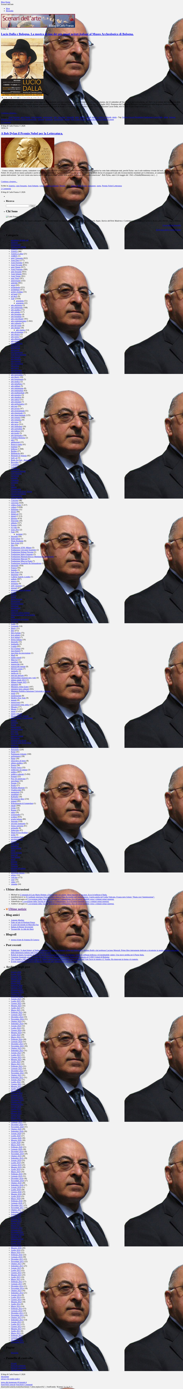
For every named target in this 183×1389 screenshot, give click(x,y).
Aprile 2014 (15, 1304)
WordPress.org (17, 1370)
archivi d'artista (17, 292)
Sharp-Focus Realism (19, 832)
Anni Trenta (15, 276)
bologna (172, 117)
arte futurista (16, 361)
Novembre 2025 (17, 992)
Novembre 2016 (17, 1234)
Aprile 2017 (15, 1223)
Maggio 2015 (16, 1275)
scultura (14, 817)
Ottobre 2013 (16, 1317)
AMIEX (14, 256)
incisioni (19, 534)
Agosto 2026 (16, 972)
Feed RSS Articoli (8, 1385)
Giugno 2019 (16, 1165)
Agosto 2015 (16, 1268)
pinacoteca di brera (18, 761)
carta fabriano (16, 474)
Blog (8, 8)
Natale (13, 725)
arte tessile (15, 433)
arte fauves (15, 350)
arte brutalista (16, 316)
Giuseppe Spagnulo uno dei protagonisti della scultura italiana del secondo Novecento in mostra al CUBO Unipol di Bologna (60, 957)
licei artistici (15, 635)
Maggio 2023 (16, 1059)
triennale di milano (18, 868)
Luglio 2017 (16, 1216)
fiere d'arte (15, 543)
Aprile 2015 (15, 1277)
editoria (14, 523)
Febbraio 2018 (16, 1201)
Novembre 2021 (17, 1100)
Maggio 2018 (16, 1194)
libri (12, 631)
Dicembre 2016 (17, 1232)
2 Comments (6, 189)
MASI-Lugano (17, 669)
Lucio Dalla (58, 119)
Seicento (14, 821)
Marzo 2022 (16, 1091)
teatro (13, 859)
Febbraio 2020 (16, 1147)
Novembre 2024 (17, 1019)
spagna (13, 841)
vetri (12, 880)
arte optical (15, 399)
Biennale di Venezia (19, 456)
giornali (14, 588)
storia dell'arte (16, 853)
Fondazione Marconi (19, 559)
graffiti (13, 592)
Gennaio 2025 (16, 1015)
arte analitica (16, 310)
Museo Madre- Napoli (19, 716)
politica (14, 772)
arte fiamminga (17, 352)
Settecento (15, 830)
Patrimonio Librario (18, 754)
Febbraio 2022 (16, 1093)
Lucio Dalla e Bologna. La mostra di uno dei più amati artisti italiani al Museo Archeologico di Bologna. (67, 34)
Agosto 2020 (16, 1133)
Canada (14, 467)
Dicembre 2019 (17, 1151)
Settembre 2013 (17, 1320)
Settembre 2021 (17, 1104)
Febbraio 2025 (16, 1012)
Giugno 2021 (16, 1111)
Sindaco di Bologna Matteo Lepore (100, 119)
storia (114, 117)
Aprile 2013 (15, 1331)
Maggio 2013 (16, 1329)
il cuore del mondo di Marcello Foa (25, 925)
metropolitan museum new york (23, 678)
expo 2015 (15, 530)
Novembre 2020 (17, 1127)
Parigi (13, 752)
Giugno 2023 (16, 1057)
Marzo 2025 (16, 1010)
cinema (14, 487)
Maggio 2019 (16, 1167)
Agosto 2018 (16, 1187)
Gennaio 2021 (16, 1122)
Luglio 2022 (16, 1082)
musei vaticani (16, 714)
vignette (14, 884)
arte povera (15, 408)
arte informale (16, 370)
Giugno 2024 (16, 1030)
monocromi (15, 702)
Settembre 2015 (17, 1266)
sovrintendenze (17, 839)
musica (94, 117)
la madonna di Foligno (20, 619)
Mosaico (14, 707)
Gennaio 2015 (16, 1284)
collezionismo (16, 496)
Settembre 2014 (17, 1293)
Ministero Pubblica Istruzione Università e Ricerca (30, 691)
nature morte (16, 727)
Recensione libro (17, 799)
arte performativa (17, 404)
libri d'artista (16, 633)
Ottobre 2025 (16, 994)
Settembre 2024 (17, 1024)
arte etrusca (15, 346)
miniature (14, 684)
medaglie (14, 671)
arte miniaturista (17, 388)
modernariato (16, 696)
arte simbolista (16, 426)
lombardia (15, 644)
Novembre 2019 (17, 1154)
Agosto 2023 (16, 1053)
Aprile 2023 (15, 1062)
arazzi (13, 285)
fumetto (14, 570)
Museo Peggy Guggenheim (21, 718)
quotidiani (15, 794)
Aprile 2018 (15, 1196)
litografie (14, 642)
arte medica (15, 382)
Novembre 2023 (17, 1046)
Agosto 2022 (16, 1080)
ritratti (13, 806)
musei (88, 117)
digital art (14, 514)
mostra (67, 119)
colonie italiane (17, 498)
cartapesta (15, 476)
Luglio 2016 (16, 1243)
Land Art (14, 622)
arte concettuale (17, 319)
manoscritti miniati (18, 666)
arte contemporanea (18, 321)
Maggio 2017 (16, 1221)
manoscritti (15, 664)
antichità (14, 283)
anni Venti (15, 278)
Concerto (14, 500)
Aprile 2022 (15, 1089)
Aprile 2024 (15, 1035)
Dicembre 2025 (17, 990)
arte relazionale (17, 413)
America (11, 186)
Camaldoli (15, 465)
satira (13, 812)
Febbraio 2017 (16, 1228)
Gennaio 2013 (16, 1338)
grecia (13, 597)
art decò (14, 296)
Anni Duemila (16, 263)
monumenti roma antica (20, 705)
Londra (14, 646)
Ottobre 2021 (16, 1102)
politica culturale (104, 117)
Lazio (13, 624)
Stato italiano (16, 848)
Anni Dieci (15, 260)
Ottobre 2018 (16, 1183)
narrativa (14, 723)
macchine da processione (20, 653)
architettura (15, 290)
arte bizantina (16, 314)
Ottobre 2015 (16, 1264)
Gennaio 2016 (16, 1257)
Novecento (15, 738)
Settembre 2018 (17, 1185)
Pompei (14, 776)
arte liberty (15, 377)
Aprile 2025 (15, 1008)
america (74, 186)
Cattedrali (15, 480)
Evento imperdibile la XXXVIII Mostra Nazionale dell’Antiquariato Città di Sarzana (44, 961)
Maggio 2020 (16, 1140)
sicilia (13, 835)
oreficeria (14, 745)
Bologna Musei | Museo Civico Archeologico (19, 119)
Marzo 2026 (16, 983)
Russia (13, 810)
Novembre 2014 (17, 1288)
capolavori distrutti (18, 471)
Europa (14, 525)
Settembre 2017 (17, 1212)
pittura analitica (17, 763)
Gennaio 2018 (16, 1203)
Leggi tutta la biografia (172, 225)
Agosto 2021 (16, 1107)
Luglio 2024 (16, 1028)
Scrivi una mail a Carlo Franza (168, 230)
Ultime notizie (17, 909)
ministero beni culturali (20, 689)
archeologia (15, 287)
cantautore (49, 119)
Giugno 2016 (16, 1246)
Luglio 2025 (16, 1001)
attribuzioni (15, 442)
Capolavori (15, 469)
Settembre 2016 (17, 1239)
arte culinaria (16, 323)
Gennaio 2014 (16, 1311)
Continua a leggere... (9, 113)
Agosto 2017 (16, 1214)
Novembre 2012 (17, 1342)
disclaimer (5, 1377)
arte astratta (15, 312)
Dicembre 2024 (17, 1017)
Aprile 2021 (15, 1116)
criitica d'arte (16, 505)
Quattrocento (16, 790)
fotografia (70, 117)
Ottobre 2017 (16, 1210)
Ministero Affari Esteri (20, 687)
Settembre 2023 (17, 1050)
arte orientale (16, 402)
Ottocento (15, 747)
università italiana (18, 873)
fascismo (14, 536)
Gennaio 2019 (16, 1176)
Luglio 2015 (16, 1270)
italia (77, 117)
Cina (13, 485)
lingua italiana (16, 640)
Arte (55, 117)
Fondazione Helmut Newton (22, 552)
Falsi (13, 532)
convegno (61, 117)
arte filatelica (16, 359)
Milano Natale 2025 (19, 682)
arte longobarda (17, 379)
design (13, 512)
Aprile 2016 (15, 1250)
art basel (14, 294)
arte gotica (15, 366)
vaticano (14, 877)
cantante (41, 119)
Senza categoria (17, 826)
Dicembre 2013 (17, 1313)
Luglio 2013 (16, 1324)
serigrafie (14, 828)
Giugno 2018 (16, 1192)
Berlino (14, 451)
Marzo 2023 (16, 1064)
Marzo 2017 (16, 1225)
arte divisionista (17, 332)
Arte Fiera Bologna (18, 355)
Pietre (13, 758)
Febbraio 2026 (16, 985)
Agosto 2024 (16, 1026)
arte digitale (15, 328)
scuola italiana (16, 819)
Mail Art (14, 660)
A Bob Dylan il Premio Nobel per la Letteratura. (32, 133)
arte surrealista (16, 429)
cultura (42, 186)
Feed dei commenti (18, 1368)
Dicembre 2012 (17, 1340)
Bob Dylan (82, 186)
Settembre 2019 (17, 1158)
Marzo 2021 (16, 1118)
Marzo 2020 (16, 1145)
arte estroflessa (16, 343)
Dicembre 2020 (17, 1125)
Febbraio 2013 (16, 1335)
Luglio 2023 (16, 1055)
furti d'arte (15, 572)
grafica (13, 595)
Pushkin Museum (18, 788)
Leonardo (15, 626)
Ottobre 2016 (16, 1237)
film (12, 545)
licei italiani (15, 637)
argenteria (20, 301)
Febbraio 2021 (16, 1120)
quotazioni (15, 792)
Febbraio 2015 (16, 1282)
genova (14, 581)
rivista (13, 808)
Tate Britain (15, 857)
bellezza (14, 449)
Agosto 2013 (16, 1322)
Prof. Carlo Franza (78, 119)
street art (14, 855)
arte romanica (16, 420)
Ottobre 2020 (16, 1129)
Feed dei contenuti (18, 1366)
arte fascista (15, 348)
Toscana (14, 864)
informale (14, 606)
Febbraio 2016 (16, 1255)
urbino (13, 875)
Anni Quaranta (17, 269)
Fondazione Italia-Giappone (22, 554)
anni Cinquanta (17, 258)
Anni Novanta (14, 117)
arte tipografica (17, 435)
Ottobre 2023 (16, 1048)
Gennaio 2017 (16, 1230)
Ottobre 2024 (16, 1021)
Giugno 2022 (16, 1084)
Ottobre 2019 (16, 1156)
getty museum (16, 586)
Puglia (13, 785)
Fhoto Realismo (17, 541)
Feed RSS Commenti (24, 1385)
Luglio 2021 (16, 1109)
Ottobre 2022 (16, 1075)
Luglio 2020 (16, 1136)
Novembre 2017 (17, 1208)
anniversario (47, 117)
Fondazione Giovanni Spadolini (23, 550)
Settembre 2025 (17, 997)
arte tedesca (15, 431)
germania (14, 583)
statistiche (15, 846)
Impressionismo (17, 604)
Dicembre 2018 (17, 1178)
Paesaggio (15, 749)
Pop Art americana (18, 779)
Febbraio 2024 (16, 1039)
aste (12, 440)
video (13, 882)
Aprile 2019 (15, 1169)
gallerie (14, 579)
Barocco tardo (16, 444)
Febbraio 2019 (16, 1174)
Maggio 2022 (16, 1086)
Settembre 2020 (17, 1131)
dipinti (13, 516)
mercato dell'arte (17, 675)
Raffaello (14, 797)
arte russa (14, 422)
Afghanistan (16, 245)
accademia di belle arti (19, 240)
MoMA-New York (18, 698)
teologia (14, 862)
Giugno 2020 (16, 1138)
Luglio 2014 (16, 1297)
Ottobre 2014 (16, 1291)
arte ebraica (15, 334)
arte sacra (14, 424)
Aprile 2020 (15, 1142)
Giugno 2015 (16, 1273)
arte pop (14, 406)
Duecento (15, 521)
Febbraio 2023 (16, 1066)
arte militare (15, 386)
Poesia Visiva (16, 767)
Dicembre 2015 (17, 1259)
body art (14, 458)
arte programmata (18, 411)
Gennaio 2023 (16, 1068)
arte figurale (15, 357)
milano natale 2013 (18, 680)
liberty (13, 628)
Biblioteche (15, 453)
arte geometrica (17, 364)
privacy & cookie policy (10, 1379)
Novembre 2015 (17, 1261)
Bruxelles (14, 462)
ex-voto (14, 527)
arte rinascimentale (18, 415)
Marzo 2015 (16, 1279)
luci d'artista (15, 649)
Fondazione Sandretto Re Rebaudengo (26, 563)
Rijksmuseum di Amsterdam (22, 803)
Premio (62, 186)
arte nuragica (16, 395)
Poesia (13, 765)
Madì (13, 655)
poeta (99, 186)
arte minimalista (17, 391)
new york (14, 734)
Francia (14, 568)
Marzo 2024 (16, 1037)
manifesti (14, 662)
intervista (14, 610)
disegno (14, 518)
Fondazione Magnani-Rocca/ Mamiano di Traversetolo (32, 557)
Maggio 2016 (16, 1248)
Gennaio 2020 (16, 1149)
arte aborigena (16, 305)
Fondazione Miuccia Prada (21, 561)
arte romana (15, 417)
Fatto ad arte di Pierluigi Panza (23, 922)
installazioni (15, 608)
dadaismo (14, 509)
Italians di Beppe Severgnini (22, 927)
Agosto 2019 (16, 1160)
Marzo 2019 (16, 1172)
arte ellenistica (16, 339)
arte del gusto (16, 325)
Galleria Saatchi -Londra (20, 577)
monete (14, 700)
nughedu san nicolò (18, 740)
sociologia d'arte (17, 837)
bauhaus (14, 447)
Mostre (82, 117)
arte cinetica (20, 330)
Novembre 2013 (17, 1315)
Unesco (14, 871)
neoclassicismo (17, 729)
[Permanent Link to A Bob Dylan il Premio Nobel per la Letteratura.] (27, 167)
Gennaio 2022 (16, 1095)
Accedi (14, 1363)
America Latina (17, 254)
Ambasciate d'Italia (18, 247)
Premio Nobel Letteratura (112, 186)
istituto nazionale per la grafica (23, 615)
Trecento (14, 866)
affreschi (14, 242)
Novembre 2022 (17, 1073)
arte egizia (15, 337)
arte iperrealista (17, 375)
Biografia (9, 11)
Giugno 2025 (16, 1003)
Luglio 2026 (16, 974)
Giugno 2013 (16, 1326)
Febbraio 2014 (16, 1308)
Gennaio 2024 (16, 1042)
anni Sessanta (21, 186)
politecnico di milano (19, 770)
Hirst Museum (16, 599)
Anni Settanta (36, 117)
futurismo (14, 574)
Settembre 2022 (17, 1077)
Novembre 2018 (17, 1181)
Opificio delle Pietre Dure (21, 743)
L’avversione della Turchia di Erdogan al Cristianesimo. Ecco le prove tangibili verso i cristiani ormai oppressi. (71, 899)
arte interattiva (16, 373)
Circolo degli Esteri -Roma (21, 491)
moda (13, 693)
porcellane (15, 781)
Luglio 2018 (16, 1190)
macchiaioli (15, 651)
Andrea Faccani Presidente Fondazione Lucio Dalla (142, 117)
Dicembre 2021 (17, 1098)
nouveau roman (17, 736)
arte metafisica (16, 384)
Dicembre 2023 (17, 1044)
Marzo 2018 (16, 1199)
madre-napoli (16, 657)
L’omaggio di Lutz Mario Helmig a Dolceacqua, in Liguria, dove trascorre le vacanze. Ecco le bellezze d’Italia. (63, 895)
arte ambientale (17, 307)
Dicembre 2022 (17, 1071)
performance (16, 756)
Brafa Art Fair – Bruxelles (21, 460)
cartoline (14, 478)
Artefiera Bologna (18, 438)
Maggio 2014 (16, 1302)
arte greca (15, 368)
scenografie (15, 815)
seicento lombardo (18, 824)
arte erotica (15, 341)
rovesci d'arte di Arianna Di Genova (25, 940)
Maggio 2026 (16, 979)
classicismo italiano (18, 494)
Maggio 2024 (16, 1033)
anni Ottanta (25, 117)
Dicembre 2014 (17, 1286)
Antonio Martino (17, 920)
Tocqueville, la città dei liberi (22, 929)
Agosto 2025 (16, 999)
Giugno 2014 (16, 1300)
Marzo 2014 (16, 1306)
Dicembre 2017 (17, 1205)
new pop (14, 732)
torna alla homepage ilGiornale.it (14, 1382)
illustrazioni (15, 601)
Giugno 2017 (16, 1219)
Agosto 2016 (16, 1241)
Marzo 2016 (16, 1252)
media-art (14, 673)
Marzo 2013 (16, 1333)
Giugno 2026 (16, 976)
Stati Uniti (15, 844)
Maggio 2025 (16, 1006)
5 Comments (6, 122)
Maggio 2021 (16, 1113)
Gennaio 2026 (16, 988)
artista (166, 117)
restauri (14, 801)
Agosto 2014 (16, 1295)
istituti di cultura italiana (20, 613)
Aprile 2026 (15, 981)
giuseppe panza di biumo (20, 590)
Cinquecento (16, 489)
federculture (15, 539)
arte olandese (16, 397)
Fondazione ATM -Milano (21, 548)
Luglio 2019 (16, 1163)
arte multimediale (17, 393)
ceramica (14, 482)
